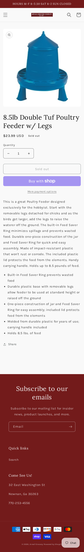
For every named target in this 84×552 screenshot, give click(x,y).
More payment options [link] (42, 191)
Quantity (9, 145)
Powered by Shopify (53, 544)
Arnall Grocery (36, 544)
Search (14, 460)
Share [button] (12, 344)
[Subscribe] (70, 427)
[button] (5, 15)
